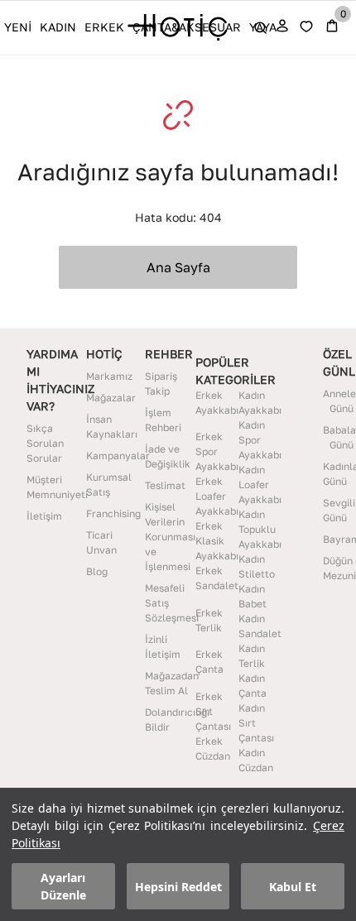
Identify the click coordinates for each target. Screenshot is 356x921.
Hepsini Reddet (178, 887)
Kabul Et (292, 887)
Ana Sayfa (178, 267)
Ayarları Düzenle (63, 886)
